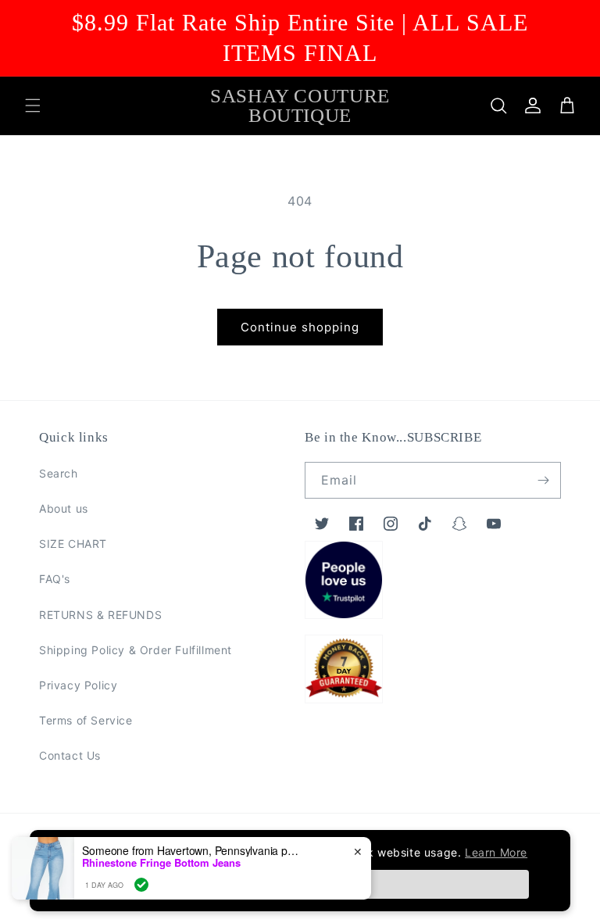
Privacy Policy (78, 685)
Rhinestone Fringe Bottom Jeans (161, 863)
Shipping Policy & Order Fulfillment (135, 649)
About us (63, 508)
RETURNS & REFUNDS (100, 614)
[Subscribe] (543, 480)
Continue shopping (300, 327)
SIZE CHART (73, 543)
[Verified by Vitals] (141, 885)
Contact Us (70, 755)
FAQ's (54, 578)
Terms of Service (86, 720)
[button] (33, 105)
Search (58, 473)
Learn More (496, 852)
